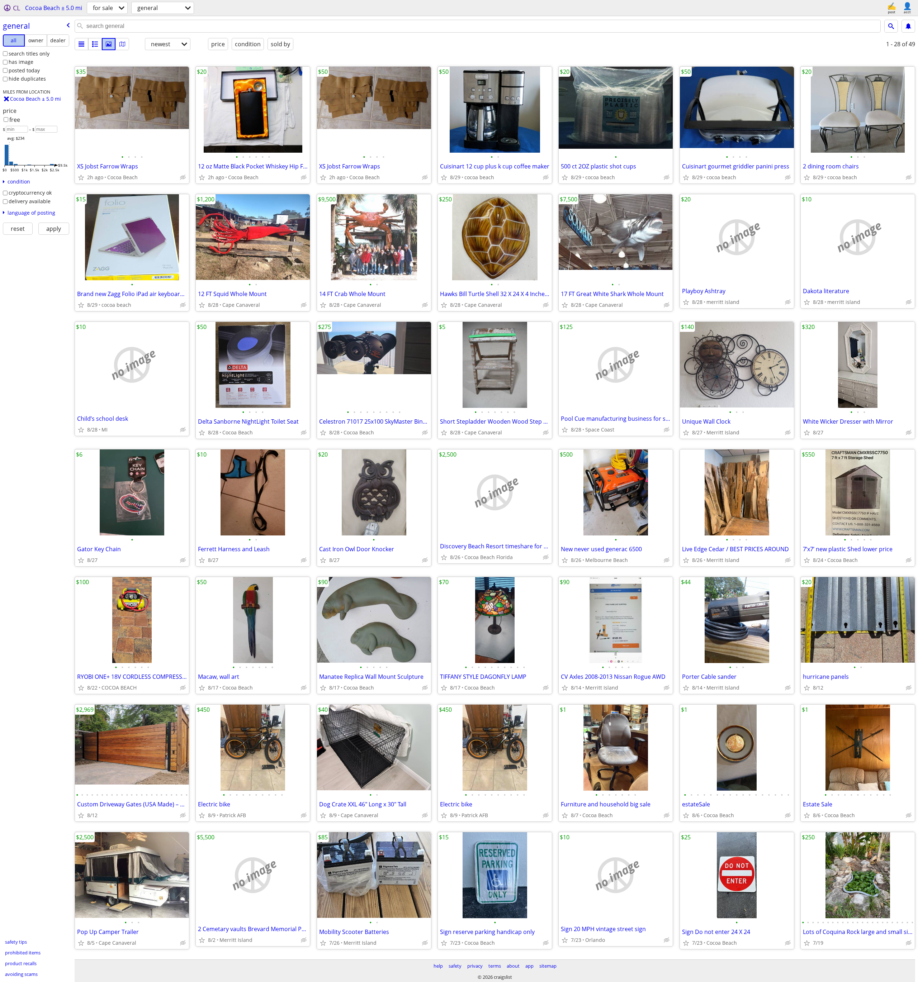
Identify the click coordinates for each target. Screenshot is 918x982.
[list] (81, 44)
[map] (122, 44)
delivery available (30, 201)
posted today (24, 70)
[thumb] (95, 44)
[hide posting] (183, 177)
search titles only (29, 53)
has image (21, 61)
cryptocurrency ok (30, 192)
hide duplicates (27, 78)
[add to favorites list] (81, 177)
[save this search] (908, 26)
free (14, 120)
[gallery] (108, 44)
